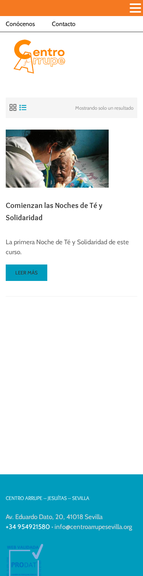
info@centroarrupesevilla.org (93, 527)
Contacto (64, 24)
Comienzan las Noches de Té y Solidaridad (54, 211)
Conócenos (20, 24)
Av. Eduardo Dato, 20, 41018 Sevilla (54, 517)
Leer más (30, 275)
